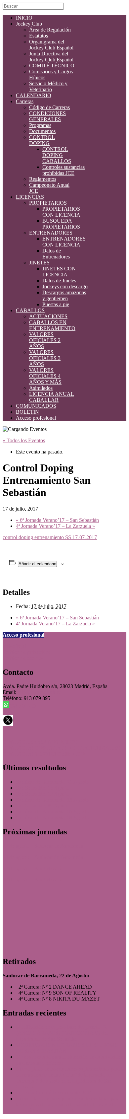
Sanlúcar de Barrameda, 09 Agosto (52, 811)
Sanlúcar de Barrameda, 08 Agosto (52, 817)
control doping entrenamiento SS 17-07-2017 (50, 537)
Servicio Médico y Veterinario (48, 86)
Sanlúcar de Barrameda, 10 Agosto (52, 800)
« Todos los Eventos (24, 440)
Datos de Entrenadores (56, 253)
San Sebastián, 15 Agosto (42, 788)
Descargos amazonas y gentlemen (64, 295)
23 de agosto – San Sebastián (33, 868)
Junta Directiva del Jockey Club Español (51, 56)
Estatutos (38, 35)
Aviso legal (14, 646)
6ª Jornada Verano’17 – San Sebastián (57, 520)
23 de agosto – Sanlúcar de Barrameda (43, 857)
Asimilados (41, 388)
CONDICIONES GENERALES (47, 116)
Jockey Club (29, 24)
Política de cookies (23, 658)
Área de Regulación (50, 30)
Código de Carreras (49, 107)
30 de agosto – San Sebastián (33, 879)
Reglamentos (42, 179)
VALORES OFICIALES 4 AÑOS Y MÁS (45, 376)
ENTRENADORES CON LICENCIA (64, 241)
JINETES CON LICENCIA (59, 271)
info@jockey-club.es (39, 692)
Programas (40, 125)
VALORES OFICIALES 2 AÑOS (45, 340)
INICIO (24, 18)
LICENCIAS (30, 197)
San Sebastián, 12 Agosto (42, 794)
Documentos (42, 131)
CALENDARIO (33, 95)
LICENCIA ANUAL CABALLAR (51, 397)
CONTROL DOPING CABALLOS (56, 155)
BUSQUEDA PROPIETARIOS (61, 224)
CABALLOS (30, 310)
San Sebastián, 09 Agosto (42, 805)
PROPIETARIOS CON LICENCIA (61, 212)
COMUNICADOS (36, 406)
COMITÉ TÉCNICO (51, 65)
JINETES (39, 262)
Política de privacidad (27, 652)
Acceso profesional (36, 418)
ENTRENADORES (50, 233)
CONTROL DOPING (42, 140)
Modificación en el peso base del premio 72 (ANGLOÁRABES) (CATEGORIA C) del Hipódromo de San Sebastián (62, 1033)
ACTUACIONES (48, 316)
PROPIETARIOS (48, 203)
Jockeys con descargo (65, 286)
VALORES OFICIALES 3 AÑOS (45, 358)
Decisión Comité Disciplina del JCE (53, 1092)
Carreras (24, 101)
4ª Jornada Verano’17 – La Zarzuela (55, 526)
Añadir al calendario (37, 563)
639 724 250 (22, 706)
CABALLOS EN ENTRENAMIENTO (52, 325)
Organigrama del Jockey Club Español (51, 44)
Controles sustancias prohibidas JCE (63, 170)
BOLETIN (27, 412)
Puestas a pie (55, 304)
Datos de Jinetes (59, 280)
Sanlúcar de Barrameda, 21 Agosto (52, 782)
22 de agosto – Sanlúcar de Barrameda (43, 846)
